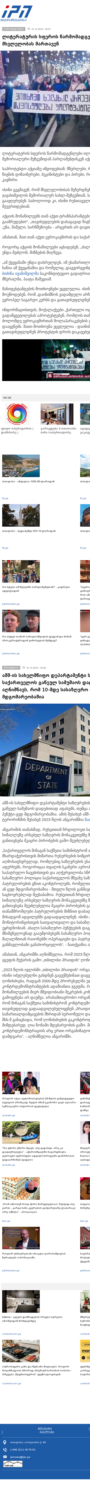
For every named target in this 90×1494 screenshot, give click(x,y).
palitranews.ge (10, 1270)
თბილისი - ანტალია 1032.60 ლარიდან (28, 481)
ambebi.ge (8, 1115)
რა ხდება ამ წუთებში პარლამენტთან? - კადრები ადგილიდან (36, 588)
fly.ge (5, 498)
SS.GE (7, 397)
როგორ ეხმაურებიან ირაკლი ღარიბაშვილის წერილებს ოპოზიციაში (34, 1255)
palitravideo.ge (11, 603)
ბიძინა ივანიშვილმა (20, 273)
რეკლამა (47, 1432)
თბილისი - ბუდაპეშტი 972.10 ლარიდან (29, 530)
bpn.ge (6, 1220)
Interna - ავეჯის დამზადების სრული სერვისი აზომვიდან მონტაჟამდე (32, 1318)
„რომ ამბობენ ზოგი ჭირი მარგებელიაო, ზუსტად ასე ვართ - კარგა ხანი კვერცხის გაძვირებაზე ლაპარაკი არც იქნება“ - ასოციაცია (39, 1208)
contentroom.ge (11, 1333)
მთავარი (45, 1428)
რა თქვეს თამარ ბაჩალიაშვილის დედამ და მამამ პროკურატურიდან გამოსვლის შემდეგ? (36, 638)
